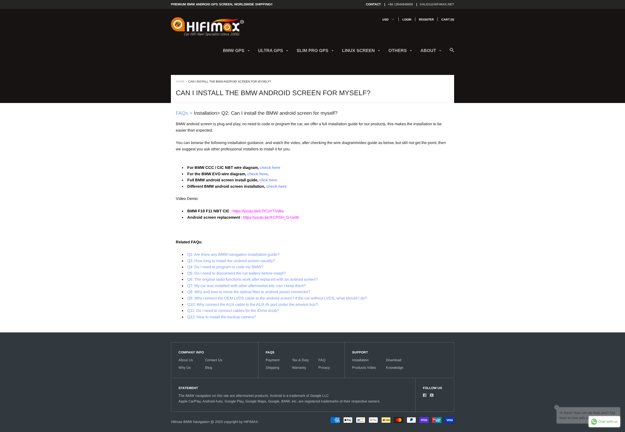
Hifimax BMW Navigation (190, 422)
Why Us (184, 368)
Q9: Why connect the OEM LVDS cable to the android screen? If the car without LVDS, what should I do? (277, 298)
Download (393, 360)
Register (426, 19)
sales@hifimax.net (437, 4)
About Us (185, 360)
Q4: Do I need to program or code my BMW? (225, 267)
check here (270, 167)
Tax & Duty (300, 360)
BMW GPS (234, 50)
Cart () (447, 19)
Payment (273, 360)
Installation (360, 360)
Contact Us (213, 360)
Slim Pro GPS (313, 50)
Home (180, 81)
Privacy (324, 368)
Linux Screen (359, 50)
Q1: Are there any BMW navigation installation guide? (233, 254)
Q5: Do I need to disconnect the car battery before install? (236, 273)
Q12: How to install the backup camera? (221, 317)
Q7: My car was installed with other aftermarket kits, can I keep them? (246, 286)
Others (398, 50)
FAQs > (184, 113)
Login (406, 19)
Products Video (364, 368)
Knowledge (394, 368)
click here (268, 180)
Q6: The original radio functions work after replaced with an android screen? (252, 279)
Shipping (272, 368)
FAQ (321, 360)
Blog (208, 368)
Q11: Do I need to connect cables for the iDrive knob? (233, 311)
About (428, 50)
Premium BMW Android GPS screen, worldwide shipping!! (221, 4)
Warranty (299, 368)
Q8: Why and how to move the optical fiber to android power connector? (248, 292)
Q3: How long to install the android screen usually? (231, 261)
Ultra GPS (271, 50)
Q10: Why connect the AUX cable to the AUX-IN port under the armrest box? (252, 304)
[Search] (452, 52)
